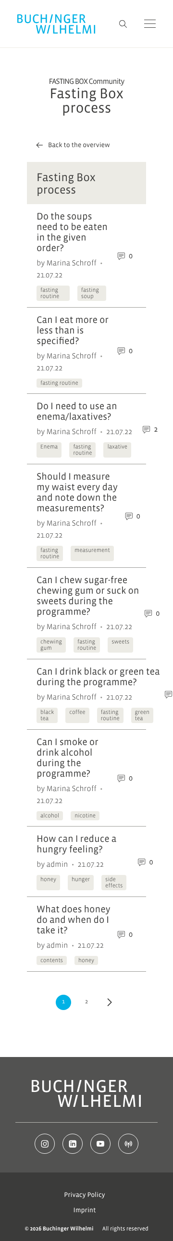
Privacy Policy (84, 1195)
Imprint (85, 1210)
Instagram (45, 1144)
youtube (100, 1144)
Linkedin (72, 1144)
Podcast (128, 1144)
